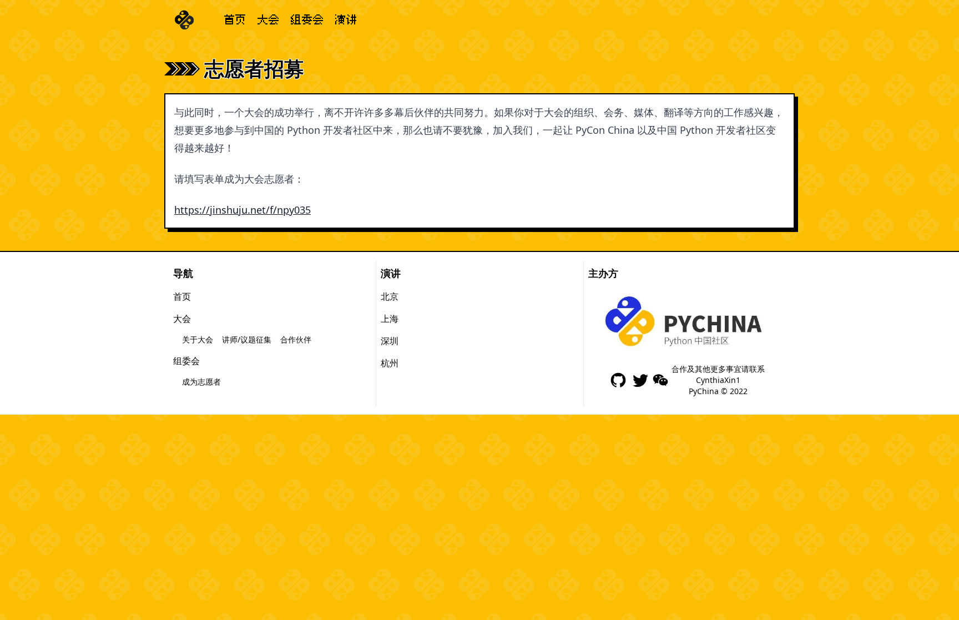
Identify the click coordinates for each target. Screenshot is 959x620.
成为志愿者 (201, 381)
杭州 (389, 363)
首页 (235, 20)
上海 (389, 318)
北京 (389, 296)
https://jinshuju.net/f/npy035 (242, 209)
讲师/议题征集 (246, 339)
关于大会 (197, 339)
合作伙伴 (295, 339)
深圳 (389, 341)
